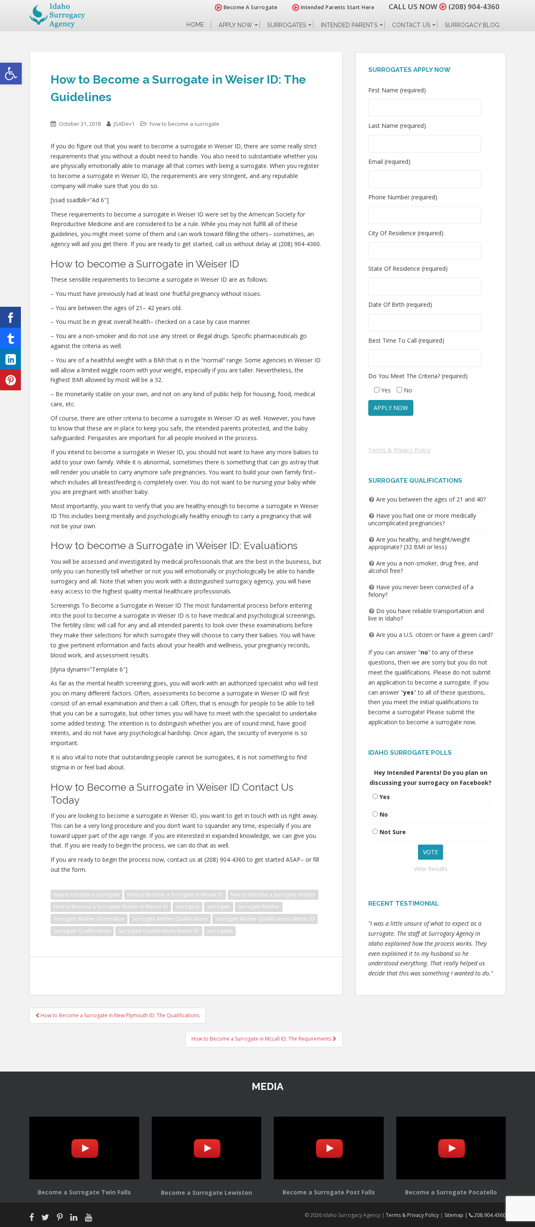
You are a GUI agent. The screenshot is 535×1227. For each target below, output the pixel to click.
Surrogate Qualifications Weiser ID (158, 930)
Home (195, 25)
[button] (11, 73)
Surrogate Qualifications (82, 930)
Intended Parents (349, 25)
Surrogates (286, 25)
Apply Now (235, 25)
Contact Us (411, 25)
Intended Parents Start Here (336, 7)
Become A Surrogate (250, 7)
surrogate (218, 906)
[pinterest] (10, 379)
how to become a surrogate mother (273, 894)
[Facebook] (10, 317)
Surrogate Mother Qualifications (170, 918)
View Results (431, 869)
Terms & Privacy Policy (399, 450)
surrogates (220, 930)
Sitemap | (456, 1215)
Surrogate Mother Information (89, 918)
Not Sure (393, 832)
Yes (385, 797)
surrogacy (187, 906)
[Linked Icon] (10, 359)
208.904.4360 (489, 1215)
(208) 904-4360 (473, 6)
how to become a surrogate (184, 123)
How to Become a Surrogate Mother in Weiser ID (111, 906)
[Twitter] (10, 338)
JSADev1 (124, 123)
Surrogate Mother (259, 906)
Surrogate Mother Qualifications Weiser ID (265, 918)
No (384, 814)
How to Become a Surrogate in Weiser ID (175, 894)
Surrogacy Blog (472, 25)
